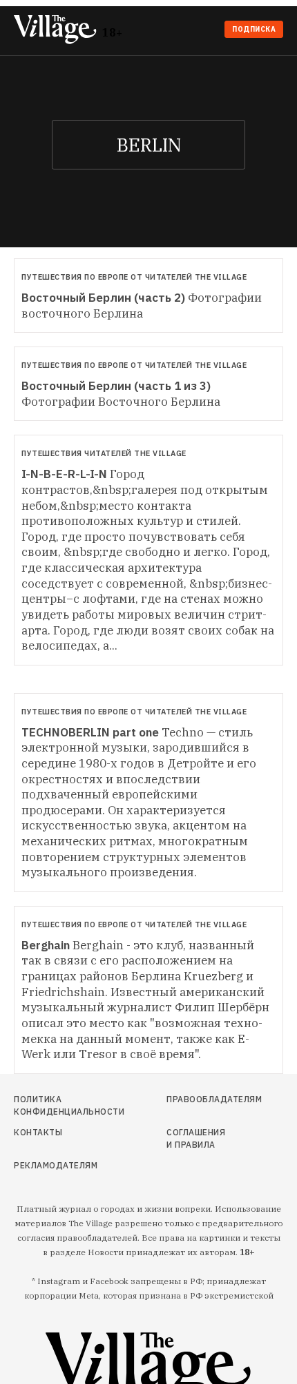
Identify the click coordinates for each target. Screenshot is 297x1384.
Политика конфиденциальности (55, 1105)
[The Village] (58, 30)
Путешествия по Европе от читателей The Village (134, 277)
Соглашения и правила (195, 1138)
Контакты (38, 1132)
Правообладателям (199, 1099)
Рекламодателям (55, 1165)
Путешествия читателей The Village (103, 453)
